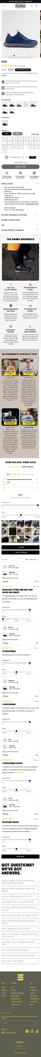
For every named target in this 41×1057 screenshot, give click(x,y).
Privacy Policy (16, 1004)
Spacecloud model (32, 204)
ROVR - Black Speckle (14, 635)
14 (36, 147)
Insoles (3, 996)
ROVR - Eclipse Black (14, 806)
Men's (3, 987)
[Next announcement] (37, 1)
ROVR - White (12, 747)
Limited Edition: (5, 117)
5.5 (26, 138)
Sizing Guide (35, 134)
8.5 (20, 143)
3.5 (4, 138)
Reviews (32, 993)
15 (4, 151)
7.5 (10, 143)
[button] (4, 6)
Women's (4, 990)
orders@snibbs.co (10, 1032)
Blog (31, 1004)
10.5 (4, 147)
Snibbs (23, 1053)
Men (7, 133)
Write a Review (24, 553)
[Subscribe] (35, 1023)
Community (33, 990)
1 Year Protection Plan (14, 157)
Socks (3, 993)
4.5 (15, 138)
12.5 (26, 147)
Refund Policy (15, 999)
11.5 (15, 147)
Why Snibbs (33, 996)
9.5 (31, 143)
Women (18, 133)
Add (33, 157)
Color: (6, 100)
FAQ (12, 987)
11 (9, 147)
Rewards (33, 987)
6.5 (37, 138)
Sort (27, 559)
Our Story (33, 1002)
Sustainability (35, 999)
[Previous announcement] (3, 1)
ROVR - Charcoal (13, 574)
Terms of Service (16, 1002)
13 (31, 147)
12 (20, 147)
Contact (14, 990)
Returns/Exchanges (17, 993)
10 (37, 143)
